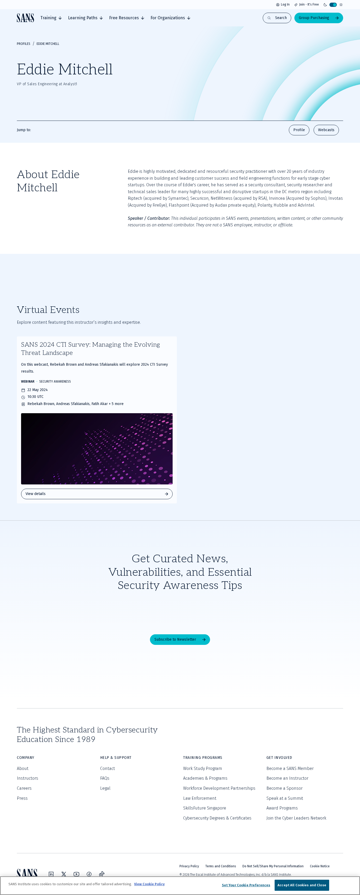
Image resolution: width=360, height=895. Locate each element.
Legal (105, 788)
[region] (180, 885)
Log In (285, 4)
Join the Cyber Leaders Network (296, 818)
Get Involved (279, 757)
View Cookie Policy (149, 884)
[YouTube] (76, 874)
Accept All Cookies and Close (302, 885)
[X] (64, 874)
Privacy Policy (189, 866)
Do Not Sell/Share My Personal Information (273, 866)
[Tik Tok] (102, 874)
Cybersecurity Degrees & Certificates (217, 818)
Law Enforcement (199, 798)
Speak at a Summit (284, 798)
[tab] (51, 18)
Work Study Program (202, 768)
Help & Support (116, 757)
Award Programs (282, 808)
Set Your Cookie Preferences (246, 885)
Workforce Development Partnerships (219, 788)
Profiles (23, 44)
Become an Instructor (287, 778)
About (22, 768)
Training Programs (202, 757)
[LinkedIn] (51, 874)
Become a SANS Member (290, 768)
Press (22, 798)
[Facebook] (89, 874)
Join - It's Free (309, 4)
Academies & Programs (205, 778)
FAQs (104, 778)
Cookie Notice (320, 866)
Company (25, 757)
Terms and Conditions (220, 866)
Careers (24, 788)
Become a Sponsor (284, 788)
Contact (107, 768)
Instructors (27, 778)
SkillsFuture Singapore (204, 808)
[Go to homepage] (25, 17)
